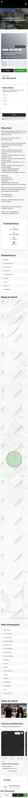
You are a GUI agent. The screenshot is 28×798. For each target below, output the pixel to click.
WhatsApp (21, 70)
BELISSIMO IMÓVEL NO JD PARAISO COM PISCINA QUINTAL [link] (12, 25)
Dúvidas (6, 795)
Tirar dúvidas (13, 771)
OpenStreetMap (19, 618)
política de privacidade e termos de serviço (13, 120)
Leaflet (12, 618)
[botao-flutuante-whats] (25, 795)
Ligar (8, 70)
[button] (3, 301)
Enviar (14, 115)
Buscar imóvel (5, 23)
